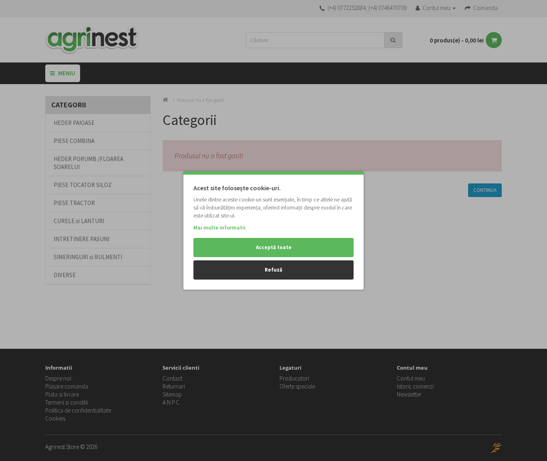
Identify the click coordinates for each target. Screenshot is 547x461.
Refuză (273, 269)
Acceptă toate (274, 247)
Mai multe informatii (219, 227)
